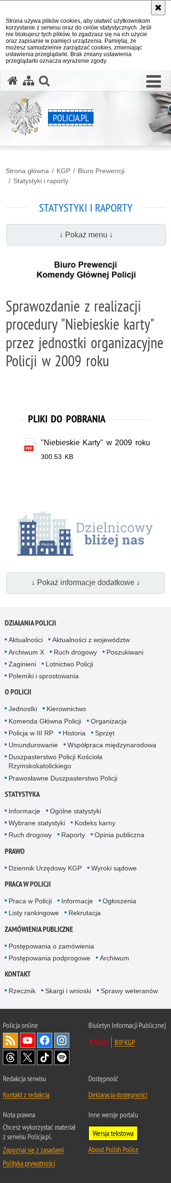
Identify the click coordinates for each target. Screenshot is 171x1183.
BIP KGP (124, 1042)
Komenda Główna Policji (45, 721)
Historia (74, 733)
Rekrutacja (84, 913)
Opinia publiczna (119, 835)
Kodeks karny (95, 823)
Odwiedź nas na (27, 1040)
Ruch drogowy (75, 652)
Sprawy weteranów (129, 991)
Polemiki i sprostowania (44, 676)
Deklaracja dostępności (117, 1094)
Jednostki (23, 709)
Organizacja (109, 721)
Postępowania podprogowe (49, 958)
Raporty (73, 835)
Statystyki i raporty (40, 181)
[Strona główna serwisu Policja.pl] (13, 81)
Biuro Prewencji (101, 171)
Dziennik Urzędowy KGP (45, 868)
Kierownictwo (66, 709)
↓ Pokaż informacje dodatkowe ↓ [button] (85, 582)
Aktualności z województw (91, 640)
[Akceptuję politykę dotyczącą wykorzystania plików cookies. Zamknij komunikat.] (158, 7)
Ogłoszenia (119, 901)
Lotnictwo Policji (69, 664)
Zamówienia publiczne (39, 929)
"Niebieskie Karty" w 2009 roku (95, 443)
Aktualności (26, 640)
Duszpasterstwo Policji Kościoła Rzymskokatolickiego (56, 761)
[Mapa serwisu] (28, 81)
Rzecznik (22, 991)
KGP (63, 171)
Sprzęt (104, 733)
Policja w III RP (31, 733)
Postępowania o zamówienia (51, 946)
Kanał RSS (10, 1040)
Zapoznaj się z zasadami (33, 1149)
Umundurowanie (33, 745)
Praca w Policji (28, 884)
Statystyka (22, 794)
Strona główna (27, 171)
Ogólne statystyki (75, 811)
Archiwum (114, 958)
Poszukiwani (124, 652)
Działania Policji (30, 623)
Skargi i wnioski (68, 991)
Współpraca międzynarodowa (111, 745)
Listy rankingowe (34, 913)
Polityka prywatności (29, 1163)
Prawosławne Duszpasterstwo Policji (63, 778)
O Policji (18, 692)
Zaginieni (22, 664)
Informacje (24, 811)
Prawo (15, 851)
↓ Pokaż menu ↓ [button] (86, 235)
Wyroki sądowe (114, 868)
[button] (153, 82)
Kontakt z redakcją (26, 1094)
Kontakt (18, 974)
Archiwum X (26, 652)
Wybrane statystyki (37, 823)
